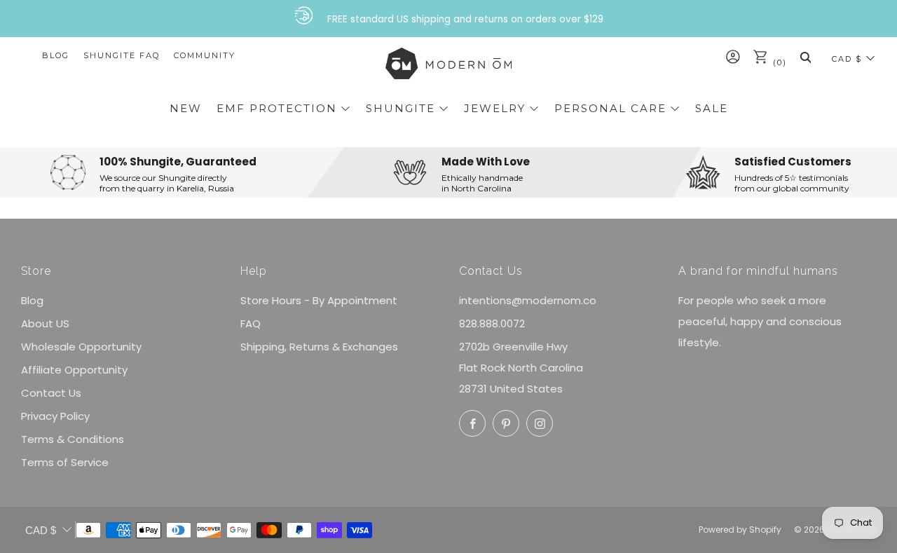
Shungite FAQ (121, 55)
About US (45, 323)
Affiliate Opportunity (74, 369)
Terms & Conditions (72, 439)
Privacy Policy (55, 416)
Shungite (400, 108)
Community (204, 55)
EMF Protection (277, 108)
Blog (55, 55)
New (186, 108)
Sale (711, 108)
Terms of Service (65, 462)
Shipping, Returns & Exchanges (319, 346)
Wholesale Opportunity (81, 346)
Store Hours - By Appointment (318, 300)
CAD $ (847, 59)
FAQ (250, 323)
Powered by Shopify (740, 529)
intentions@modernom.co (527, 300)
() (778, 62)
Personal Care (610, 108)
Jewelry (495, 108)
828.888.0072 (492, 323)
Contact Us (51, 392)
